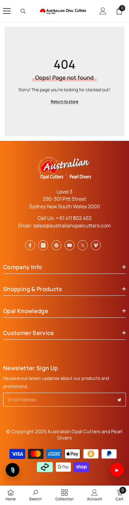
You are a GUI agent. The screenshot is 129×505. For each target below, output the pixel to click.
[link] (35, 495)
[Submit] (119, 400)
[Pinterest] (56, 245)
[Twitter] (83, 245)
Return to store (64, 101)
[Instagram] (43, 245)
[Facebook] (30, 245)
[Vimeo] (96, 245)
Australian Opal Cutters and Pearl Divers (85, 434)
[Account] (103, 11)
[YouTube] (69, 245)
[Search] (23, 11)
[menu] (7, 11)
